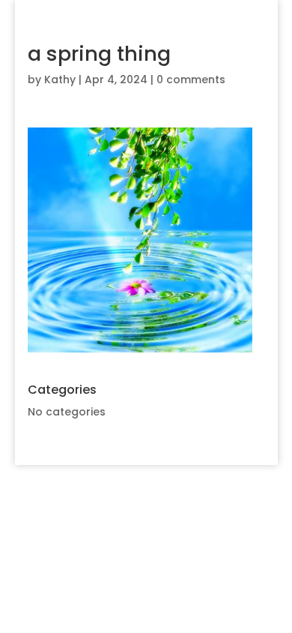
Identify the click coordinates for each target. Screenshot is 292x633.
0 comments (190, 79)
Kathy (60, 79)
